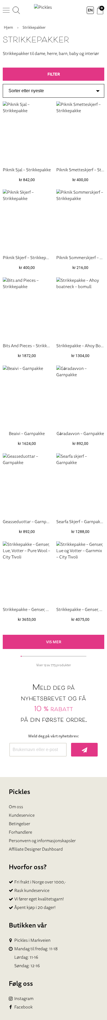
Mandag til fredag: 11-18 (36, 949)
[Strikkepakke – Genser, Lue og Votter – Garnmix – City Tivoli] (80, 571)
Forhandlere (20, 832)
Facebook (23, 1007)
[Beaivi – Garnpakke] (27, 395)
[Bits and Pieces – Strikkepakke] (27, 307)
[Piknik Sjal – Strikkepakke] (27, 131)
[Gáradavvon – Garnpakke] (80, 395)
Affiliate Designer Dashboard (36, 849)
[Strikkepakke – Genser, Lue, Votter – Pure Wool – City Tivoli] (27, 571)
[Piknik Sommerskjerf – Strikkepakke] (80, 219)
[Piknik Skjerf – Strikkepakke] (27, 219)
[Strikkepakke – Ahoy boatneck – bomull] (80, 307)
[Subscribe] (84, 750)
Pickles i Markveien (32, 940)
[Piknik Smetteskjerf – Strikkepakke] (80, 131)
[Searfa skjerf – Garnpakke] (80, 483)
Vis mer (53, 642)
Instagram (23, 998)
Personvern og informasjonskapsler (42, 840)
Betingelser (19, 823)
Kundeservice (22, 815)
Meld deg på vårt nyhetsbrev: (53, 736)
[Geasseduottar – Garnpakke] (27, 483)
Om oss (16, 806)
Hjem (8, 27)
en (90, 10)
